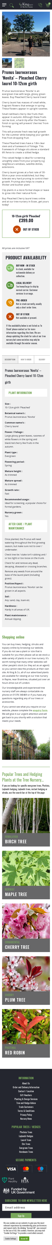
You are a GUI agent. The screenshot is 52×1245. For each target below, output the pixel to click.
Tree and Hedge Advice (26, 1103)
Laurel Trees (26, 1140)
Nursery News (26, 1118)
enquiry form (40, 710)
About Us (26, 1083)
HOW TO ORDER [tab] (26, 359)
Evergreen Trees (26, 1148)
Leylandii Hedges (26, 1136)
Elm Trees (26, 1144)
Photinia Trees (26, 1132)
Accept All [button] (24, 1238)
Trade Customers (26, 1107)
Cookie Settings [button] (10, 1238)
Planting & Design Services (26, 1099)
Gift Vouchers (26, 1095)
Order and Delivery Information (26, 1087)
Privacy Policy (26, 1114)
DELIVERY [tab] (42, 359)
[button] (47, 34)
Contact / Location (26, 1091)
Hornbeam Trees (26, 1151)
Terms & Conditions (26, 1110)
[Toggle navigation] (3, 4)
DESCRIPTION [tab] (10, 359)
